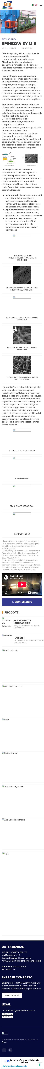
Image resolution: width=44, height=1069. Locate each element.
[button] (41, 5)
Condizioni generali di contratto (20, 1010)
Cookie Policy (7, 1017)
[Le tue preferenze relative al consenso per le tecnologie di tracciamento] (39, 1065)
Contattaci (13, 995)
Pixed (4, 1042)
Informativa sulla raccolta (15, 1066)
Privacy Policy (7, 1014)
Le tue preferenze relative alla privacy (24, 1061)
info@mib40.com (18, 985)
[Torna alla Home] (7, 5)
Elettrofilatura (9, 39)
